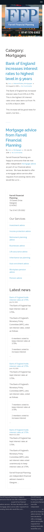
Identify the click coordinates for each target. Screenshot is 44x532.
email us (34, 36)
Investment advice (17, 225)
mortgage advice (29, 163)
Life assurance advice (18, 251)
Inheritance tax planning (19, 257)
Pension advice (15, 278)
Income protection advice (20, 231)
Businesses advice (17, 245)
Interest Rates (18, 83)
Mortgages (28, 83)
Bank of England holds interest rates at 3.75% (19, 298)
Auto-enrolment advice (19, 263)
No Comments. (26, 86)
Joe (9, 83)
